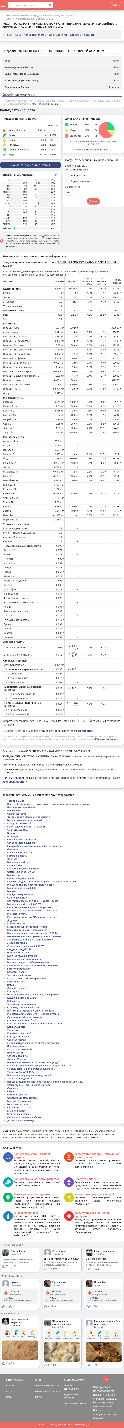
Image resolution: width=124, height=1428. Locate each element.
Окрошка (12, 1088)
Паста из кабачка (17, 1046)
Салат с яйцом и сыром (20, 878)
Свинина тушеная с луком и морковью (29, 907)
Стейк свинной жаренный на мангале (28, 1084)
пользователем (34, 34)
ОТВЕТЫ (38, 1397)
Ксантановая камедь (19, 1113)
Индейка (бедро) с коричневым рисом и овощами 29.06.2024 (42, 881)
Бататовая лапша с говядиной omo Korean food (34, 1023)
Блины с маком (16, 923)
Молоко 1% (13, 891)
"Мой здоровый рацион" (46, 103)
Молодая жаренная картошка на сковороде (32, 1062)
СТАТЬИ (9, 1397)
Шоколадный (15, 1052)
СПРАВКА (68, 1385)
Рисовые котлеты (17, 913)
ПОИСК (38, 1380)
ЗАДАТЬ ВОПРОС (71, 1394)
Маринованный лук (18, 862)
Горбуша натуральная (20, 894)
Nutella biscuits (16, 865)
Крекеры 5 (13, 991)
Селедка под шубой (18, 1055)
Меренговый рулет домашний (24, 820)
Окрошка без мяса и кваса (22, 1097)
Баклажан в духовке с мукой (23, 868)
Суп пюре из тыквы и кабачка (24, 1117)
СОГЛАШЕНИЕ (70, 1403)
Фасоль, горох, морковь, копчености (28, 816)
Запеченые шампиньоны (21, 1004)
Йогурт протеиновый (19, 1049)
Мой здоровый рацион (79, 34)
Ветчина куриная (17, 1094)
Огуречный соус (16, 813)
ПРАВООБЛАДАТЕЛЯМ (74, 1380)
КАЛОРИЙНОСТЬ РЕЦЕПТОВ (47, 1391)
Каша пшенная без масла (21, 997)
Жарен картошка (17, 942)
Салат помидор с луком (21, 842)
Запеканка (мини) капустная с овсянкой (30, 939)
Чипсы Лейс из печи (18, 952)
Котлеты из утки (16, 971)
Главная (6, 15)
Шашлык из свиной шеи (21, 807)
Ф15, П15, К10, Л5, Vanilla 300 (23, 1007)
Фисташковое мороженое (22, 839)
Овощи (11, 1091)
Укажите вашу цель (76, 165)
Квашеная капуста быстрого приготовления (32, 965)
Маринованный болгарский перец (27, 926)
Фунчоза (12, 858)
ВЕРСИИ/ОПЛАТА (71, 1389)
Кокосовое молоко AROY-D (22, 852)
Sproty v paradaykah (18, 968)
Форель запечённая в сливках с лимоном (31, 1068)
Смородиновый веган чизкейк (24, 1017)
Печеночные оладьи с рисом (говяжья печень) (34, 936)
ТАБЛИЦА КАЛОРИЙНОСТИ (47, 1385)
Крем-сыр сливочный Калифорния (27, 929)
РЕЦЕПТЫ (10, 1385)
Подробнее (85, 731)
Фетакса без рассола (19, 1107)
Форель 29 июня (16, 1059)
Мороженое (14, 810)
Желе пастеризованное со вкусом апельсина (33, 1042)
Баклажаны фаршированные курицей (29, 1075)
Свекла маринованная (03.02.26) (25, 946)
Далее (93, 201)
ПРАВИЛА (81, 1403)
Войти (116, 5)
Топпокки (12, 1030)
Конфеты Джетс (16, 1026)
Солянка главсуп (16, 1039)
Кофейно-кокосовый (19, 1033)
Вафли (11, 833)
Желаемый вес (73, 186)
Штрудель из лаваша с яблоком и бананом (32, 910)
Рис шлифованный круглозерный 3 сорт (30, 884)
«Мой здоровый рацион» (106, 739)
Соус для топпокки (18, 1036)
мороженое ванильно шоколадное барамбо (33, 994)
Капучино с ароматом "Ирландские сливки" (32, 917)
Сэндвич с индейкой (19, 949)
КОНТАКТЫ (69, 1398)
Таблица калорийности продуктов (28, 15)
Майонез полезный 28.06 (21, 887)
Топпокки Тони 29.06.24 (20, 1072)
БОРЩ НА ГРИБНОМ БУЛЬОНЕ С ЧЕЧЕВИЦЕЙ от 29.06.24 (30, 19)
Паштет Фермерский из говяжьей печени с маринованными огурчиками (49, 804)
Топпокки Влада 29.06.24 (21, 1078)
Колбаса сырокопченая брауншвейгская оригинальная (39, 1065)
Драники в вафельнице (20, 1120)
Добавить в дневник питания (30, 165)
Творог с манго (16, 800)
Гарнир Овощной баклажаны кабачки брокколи (35, 846)
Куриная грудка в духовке (22, 955)
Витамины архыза (17, 1104)
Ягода (10, 984)
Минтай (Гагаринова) (19, 1101)
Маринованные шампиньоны (24, 959)
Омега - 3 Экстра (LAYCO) (21, 871)
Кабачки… (13, 1000)
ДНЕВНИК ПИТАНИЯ (14, 1380)
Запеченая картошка (19, 975)
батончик (12, 849)
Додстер (12, 920)
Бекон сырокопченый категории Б (27, 826)
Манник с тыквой (17, 1110)
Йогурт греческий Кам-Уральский (26, 978)
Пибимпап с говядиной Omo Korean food (30, 1010)
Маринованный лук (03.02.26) (24, 904)
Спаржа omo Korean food (21, 1020)
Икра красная (15, 981)
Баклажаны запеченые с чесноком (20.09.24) (32, 933)
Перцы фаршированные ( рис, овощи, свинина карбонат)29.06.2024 (46, 1081)
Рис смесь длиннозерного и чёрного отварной (34, 1013)
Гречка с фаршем (17, 855)
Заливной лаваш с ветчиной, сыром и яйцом (33, 900)
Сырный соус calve (18, 829)
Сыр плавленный (17, 897)
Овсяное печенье (17, 988)
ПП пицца (12, 836)
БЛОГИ (9, 1391)
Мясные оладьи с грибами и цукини (28, 962)
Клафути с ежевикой (19, 823)
